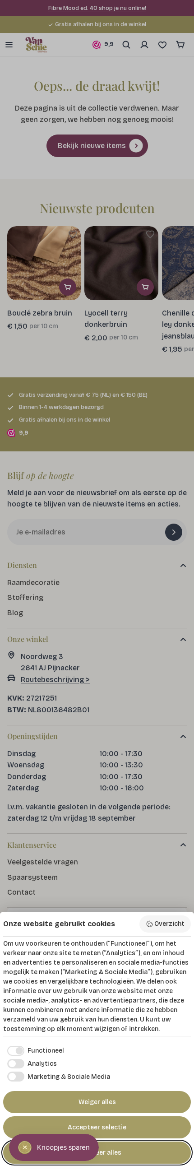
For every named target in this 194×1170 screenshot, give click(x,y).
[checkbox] (33, 1051)
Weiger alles (97, 1102)
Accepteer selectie (97, 1127)
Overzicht (169, 924)
